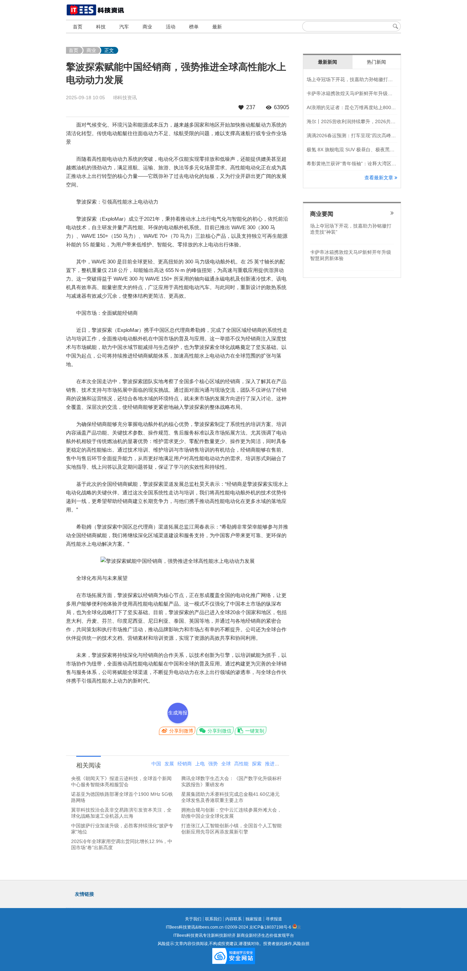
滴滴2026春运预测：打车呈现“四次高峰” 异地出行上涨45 (367, 135)
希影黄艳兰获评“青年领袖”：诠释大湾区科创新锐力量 (363, 163)
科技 (101, 26)
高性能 (241, 763)
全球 (226, 763)
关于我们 (193, 919)
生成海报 (177, 712)
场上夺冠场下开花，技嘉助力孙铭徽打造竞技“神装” (361, 79)
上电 (200, 763)
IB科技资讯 (125, 97)
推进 (270, 763)
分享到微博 (180, 731)
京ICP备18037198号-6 (270, 927)
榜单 (194, 26)
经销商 (184, 763)
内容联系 (233, 919)
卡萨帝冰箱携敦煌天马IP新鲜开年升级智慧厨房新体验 (364, 93)
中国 (156, 763)
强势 (213, 763)
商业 (147, 26)
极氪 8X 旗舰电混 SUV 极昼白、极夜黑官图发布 (358, 149)
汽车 (124, 26)
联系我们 (213, 919)
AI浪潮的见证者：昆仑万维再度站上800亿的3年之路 (362, 107)
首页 (77, 26)
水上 (283, 763)
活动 (170, 26)
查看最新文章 (379, 177)
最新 (217, 26)
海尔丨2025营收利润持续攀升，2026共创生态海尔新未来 (368, 121)
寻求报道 (274, 919)
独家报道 (253, 919)
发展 (169, 763)
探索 (257, 763)
